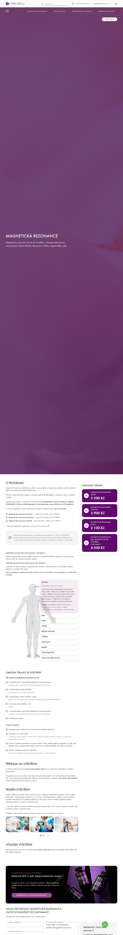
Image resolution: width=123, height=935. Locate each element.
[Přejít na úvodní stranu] (15, 3)
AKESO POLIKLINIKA (64, 605)
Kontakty (109, 19)
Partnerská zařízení (82, 11)
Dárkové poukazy (106, 11)
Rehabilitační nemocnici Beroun (52, 607)
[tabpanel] (17, 824)
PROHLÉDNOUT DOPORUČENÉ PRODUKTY (31, 895)
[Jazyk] (116, 4)
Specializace (60, 11)
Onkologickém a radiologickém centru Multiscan (58, 609)
